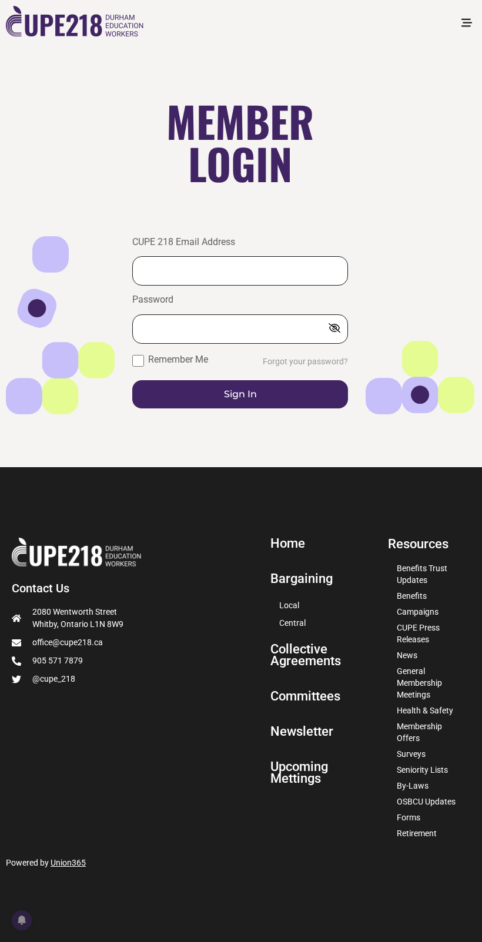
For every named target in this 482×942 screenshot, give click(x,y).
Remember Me (177, 359)
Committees (305, 696)
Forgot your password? (305, 362)
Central (292, 623)
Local (289, 605)
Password (152, 300)
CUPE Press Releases (418, 633)
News (407, 655)
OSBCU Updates (426, 801)
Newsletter (301, 731)
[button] (466, 23)
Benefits (412, 596)
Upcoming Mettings (299, 773)
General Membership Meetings (419, 682)
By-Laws (413, 785)
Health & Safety (425, 710)
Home (287, 543)
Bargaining (301, 579)
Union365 (68, 862)
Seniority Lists (422, 770)
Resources (418, 544)
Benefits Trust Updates (422, 574)
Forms (408, 817)
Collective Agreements (305, 655)
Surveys (411, 754)
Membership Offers (419, 732)
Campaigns (418, 611)
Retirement (417, 833)
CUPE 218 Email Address (183, 242)
